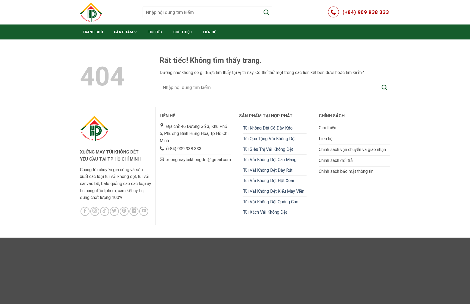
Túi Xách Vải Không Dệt (265, 212)
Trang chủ (93, 32)
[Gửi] (266, 12)
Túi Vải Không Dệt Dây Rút (267, 170)
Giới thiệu (182, 32)
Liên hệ (209, 32)
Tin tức (155, 32)
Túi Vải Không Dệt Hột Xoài (268, 180)
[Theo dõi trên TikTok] (104, 211)
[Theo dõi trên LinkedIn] (133, 211)
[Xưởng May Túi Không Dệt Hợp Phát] (107, 12)
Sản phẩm (123, 32)
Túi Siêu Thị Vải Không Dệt (268, 149)
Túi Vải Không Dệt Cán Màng (269, 159)
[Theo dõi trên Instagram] (94, 211)
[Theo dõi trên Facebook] (85, 211)
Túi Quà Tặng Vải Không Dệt (269, 138)
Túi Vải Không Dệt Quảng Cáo (270, 201)
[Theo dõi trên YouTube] (143, 211)
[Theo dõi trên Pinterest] (124, 211)
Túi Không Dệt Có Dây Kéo (268, 128)
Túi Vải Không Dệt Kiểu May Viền (273, 191)
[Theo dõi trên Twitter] (114, 211)
